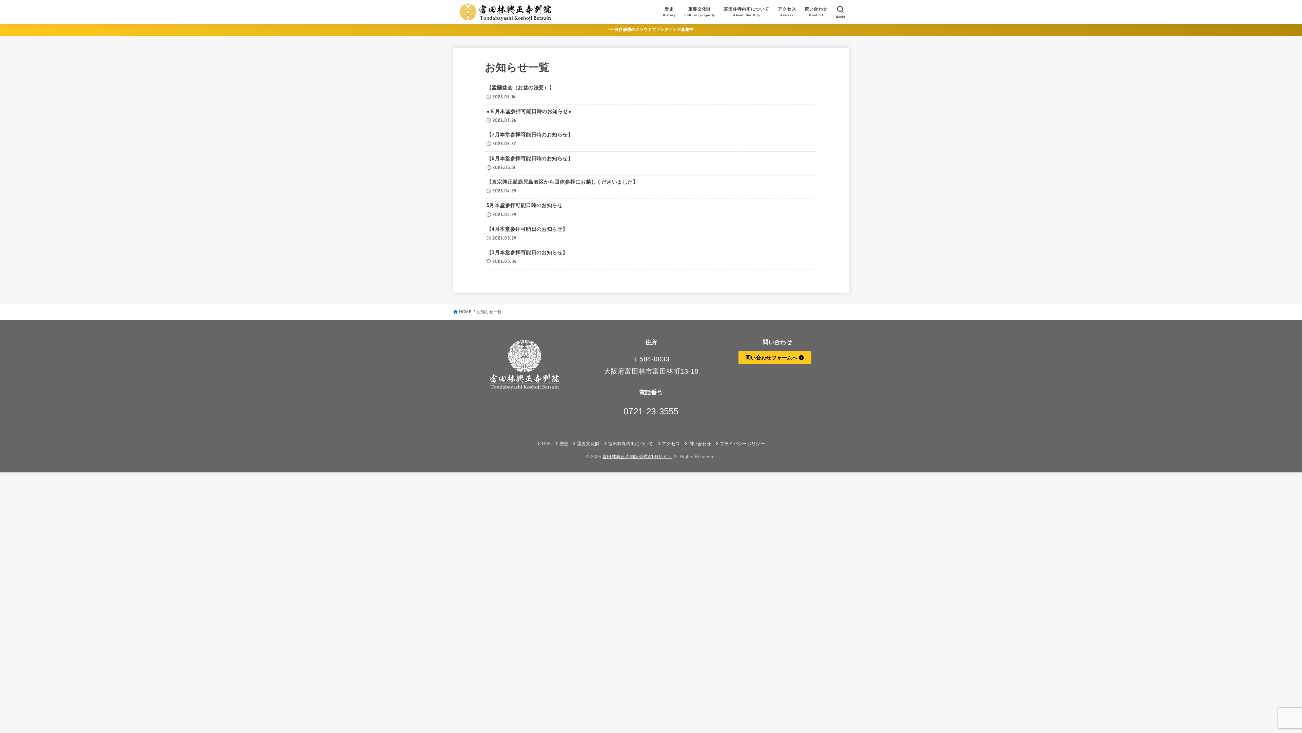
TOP (546, 443)
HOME (465, 312)
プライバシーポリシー (742, 443)
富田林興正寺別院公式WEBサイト (637, 456)
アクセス (671, 443)
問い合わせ (700, 443)
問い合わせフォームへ (772, 357)
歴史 (563, 443)
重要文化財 (588, 443)
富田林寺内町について (630, 443)
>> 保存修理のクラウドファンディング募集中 (651, 29)
